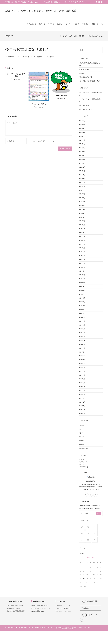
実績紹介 (30, 2)
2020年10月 (82, 282)
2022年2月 (82, 221)
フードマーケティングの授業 (16, 75)
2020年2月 (82, 313)
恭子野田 (12, 57)
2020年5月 (82, 302)
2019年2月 (82, 348)
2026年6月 (82, 121)
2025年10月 (82, 125)
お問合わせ (57, 2)
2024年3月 (82, 163)
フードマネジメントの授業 (87, 93)
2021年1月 (82, 271)
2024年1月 (82, 171)
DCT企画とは (9, 2)
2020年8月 (82, 290)
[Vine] (82, 540)
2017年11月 (82, 406)
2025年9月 (82, 128)
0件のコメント (54, 57)
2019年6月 (82, 333)
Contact (34, 611)
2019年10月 (82, 317)
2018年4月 (82, 387)
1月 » (84, 586)
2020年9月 (82, 286)
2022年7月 (82, 202)
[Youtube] (88, 540)
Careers (41, 611)
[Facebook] (90, 495)
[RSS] (95, 540)
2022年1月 (82, 225)
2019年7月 (82, 329)
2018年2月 (82, 394)
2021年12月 (82, 229)
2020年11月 (82, 279)
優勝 (80, 105)
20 (83, 578)
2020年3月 (82, 309)
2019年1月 (82, 352)
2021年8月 (82, 244)
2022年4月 (82, 213)
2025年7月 (82, 136)
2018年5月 (82, 383)
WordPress (48, 627)
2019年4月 (82, 340)
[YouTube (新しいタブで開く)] (101, 2)
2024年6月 (82, 152)
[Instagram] (95, 495)
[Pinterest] (88, 533)
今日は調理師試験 (84, 69)
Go (98, 513)
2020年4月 (82, 306)
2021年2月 (82, 267)
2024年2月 (82, 167)
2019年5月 (82, 336)
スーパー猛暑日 (61, 95)
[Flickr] (95, 533)
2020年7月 (82, 294)
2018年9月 (82, 367)
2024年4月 (82, 159)
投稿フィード (83, 462)
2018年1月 (82, 398)
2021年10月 (82, 236)
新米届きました (83, 73)
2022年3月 (82, 217)
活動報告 (23, 2)
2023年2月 (82, 179)
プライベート (83, 433)
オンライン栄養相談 (47, 2)
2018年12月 (82, 356)
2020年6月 (82, 298)
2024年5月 (82, 155)
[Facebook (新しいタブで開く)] (96, 2)
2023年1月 (82, 182)
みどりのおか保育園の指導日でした (90, 81)
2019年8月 (82, 325)
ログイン (81, 459)
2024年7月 (82, 148)
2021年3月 (82, 263)
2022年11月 (82, 190)
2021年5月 (82, 256)
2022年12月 (82, 186)
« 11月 (80, 586)
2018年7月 (82, 375)
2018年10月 (82, 363)
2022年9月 (82, 194)
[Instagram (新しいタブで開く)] (99, 2)
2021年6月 (82, 252)
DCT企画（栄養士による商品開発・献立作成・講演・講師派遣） (42, 10)
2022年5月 (82, 209)
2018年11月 (82, 360)
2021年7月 (82, 248)
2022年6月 (82, 206)
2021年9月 (82, 240)
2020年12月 (82, 275)
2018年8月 (82, 371)
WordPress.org (83, 467)
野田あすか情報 (83, 448)
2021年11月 (82, 232)
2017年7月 (82, 414)
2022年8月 (82, 198)
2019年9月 (82, 321)
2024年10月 (82, 144)
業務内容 (17, 2)
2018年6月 (82, 379)
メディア (81, 437)
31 (97, 582)
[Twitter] (86, 495)
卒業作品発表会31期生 (85, 77)
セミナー (37, 2)
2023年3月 (82, 175)
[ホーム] (60, 36)
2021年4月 (82, 259)
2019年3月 (82, 344)
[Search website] (102, 24)
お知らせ (81, 425)
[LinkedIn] (82, 533)
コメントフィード (84, 464)
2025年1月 (82, 140)
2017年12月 (82, 402)
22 (90, 578)
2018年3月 (82, 390)
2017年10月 (82, 410)
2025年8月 (82, 132)
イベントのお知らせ (38, 104)
